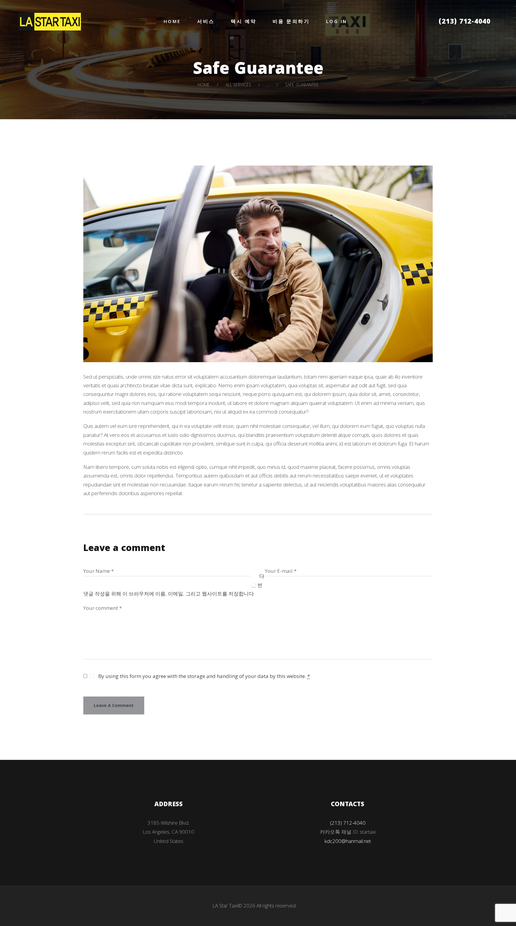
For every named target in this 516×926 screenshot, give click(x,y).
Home (203, 85)
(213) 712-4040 (465, 22)
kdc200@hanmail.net (348, 841)
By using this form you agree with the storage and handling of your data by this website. (204, 676)
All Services (238, 85)
